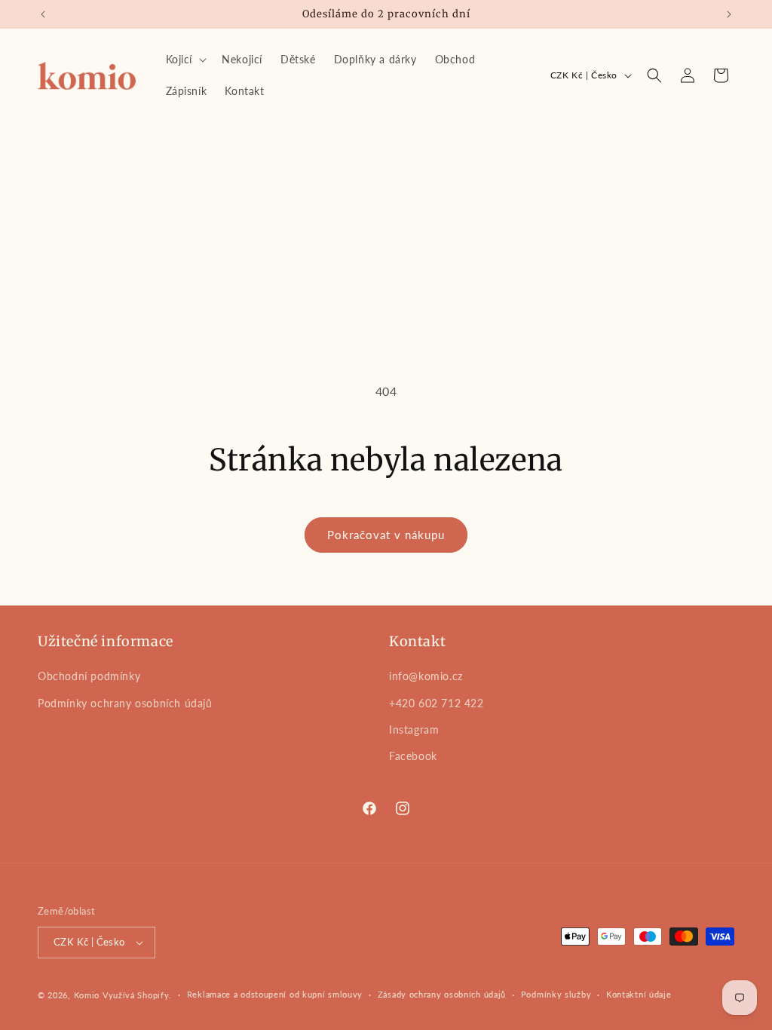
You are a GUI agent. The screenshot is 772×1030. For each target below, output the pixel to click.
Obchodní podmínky (89, 676)
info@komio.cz (426, 676)
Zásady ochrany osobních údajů (442, 994)
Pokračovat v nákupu (386, 534)
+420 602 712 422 (436, 703)
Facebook (413, 756)
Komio (87, 995)
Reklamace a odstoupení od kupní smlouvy (275, 994)
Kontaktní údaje (639, 994)
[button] (185, 59)
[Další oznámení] (729, 14)
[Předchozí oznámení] (43, 14)
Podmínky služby (556, 994)
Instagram (414, 729)
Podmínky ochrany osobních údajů (125, 703)
